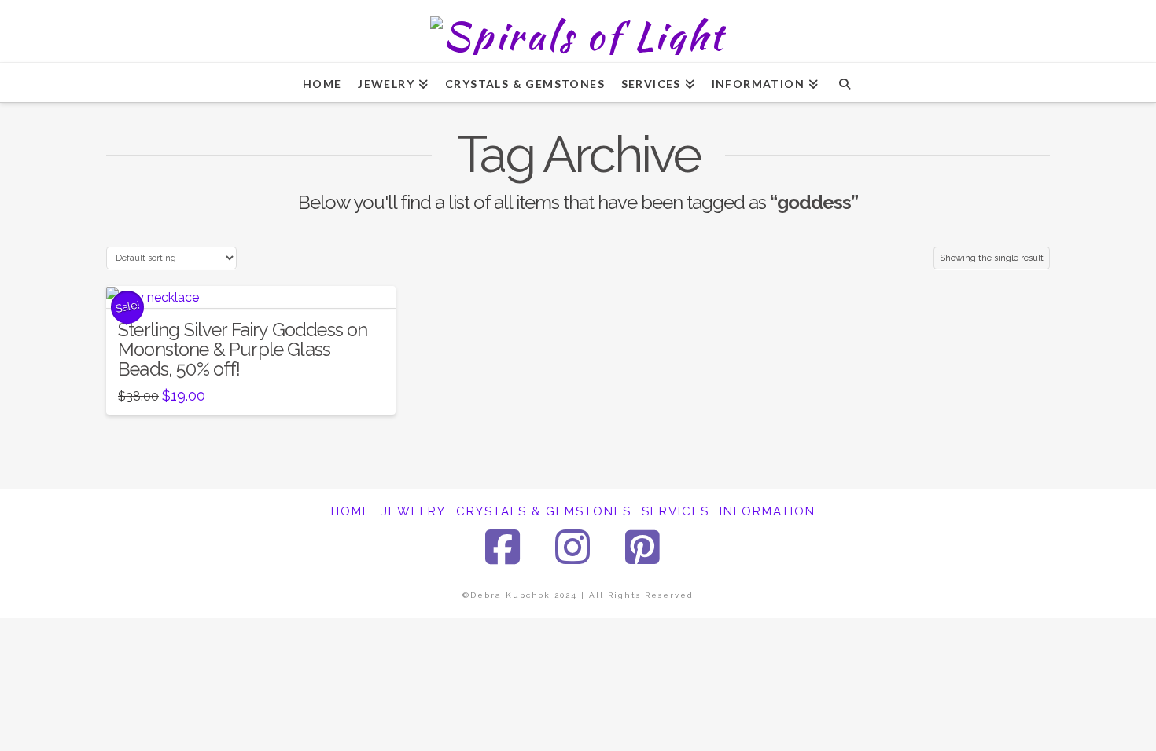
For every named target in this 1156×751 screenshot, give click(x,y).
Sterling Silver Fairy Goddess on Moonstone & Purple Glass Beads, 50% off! (242, 349)
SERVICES (675, 511)
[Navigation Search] (844, 82)
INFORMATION (767, 511)
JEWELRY (413, 511)
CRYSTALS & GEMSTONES (543, 511)
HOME (351, 511)
